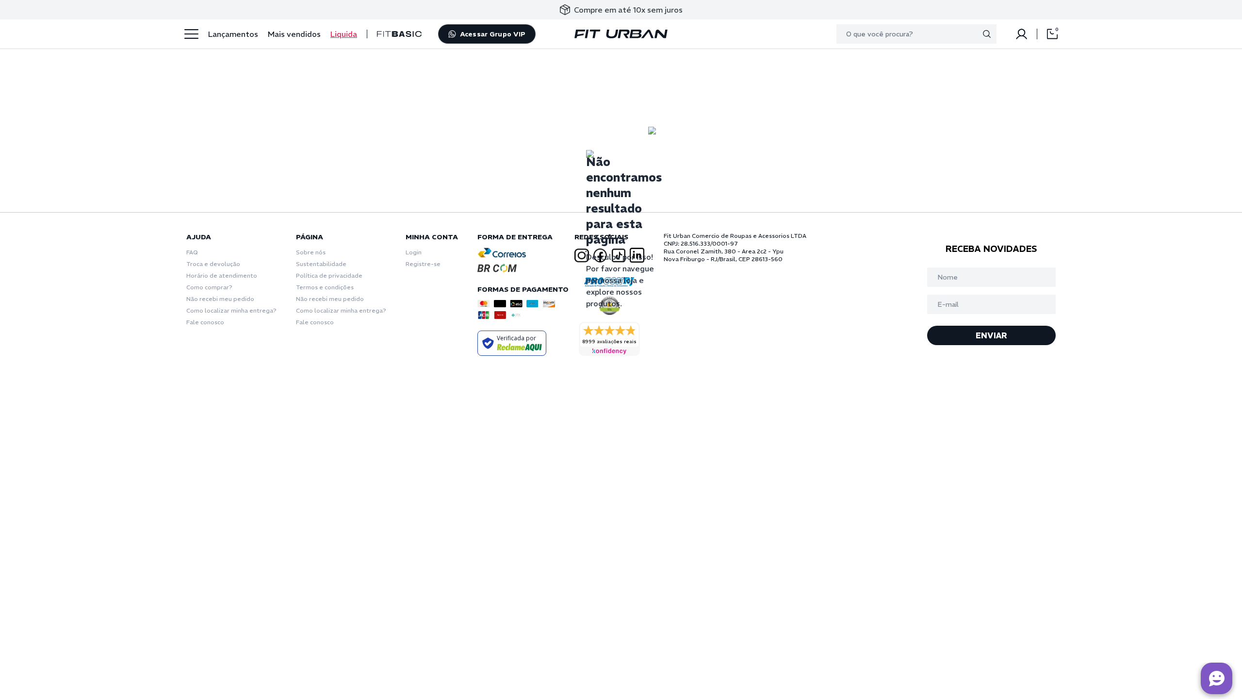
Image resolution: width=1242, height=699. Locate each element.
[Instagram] (581, 256)
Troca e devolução (213, 263)
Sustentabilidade (321, 263)
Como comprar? (209, 287)
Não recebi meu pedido (220, 298)
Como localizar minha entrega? (231, 310)
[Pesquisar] (987, 34)
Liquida (343, 34)
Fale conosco (205, 322)
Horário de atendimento (221, 275)
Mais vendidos (294, 34)
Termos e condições (325, 287)
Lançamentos (233, 34)
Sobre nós (311, 252)
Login (414, 252)
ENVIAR (991, 335)
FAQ (192, 252)
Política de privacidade (329, 275)
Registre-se (423, 263)
